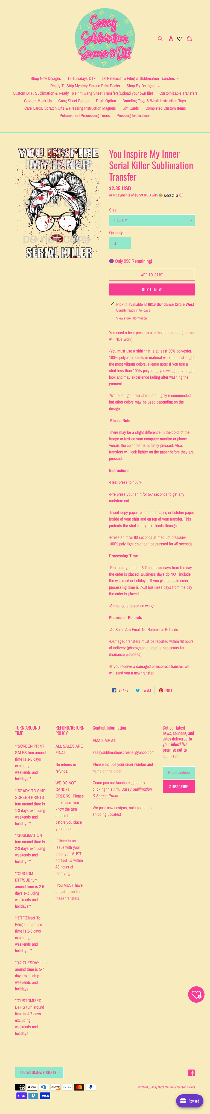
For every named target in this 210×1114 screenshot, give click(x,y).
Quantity (116, 232)
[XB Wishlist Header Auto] (179, 38)
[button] (146, 195)
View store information (131, 318)
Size (112, 210)
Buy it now (152, 289)
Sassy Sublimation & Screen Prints (172, 1087)
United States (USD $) (38, 1072)
